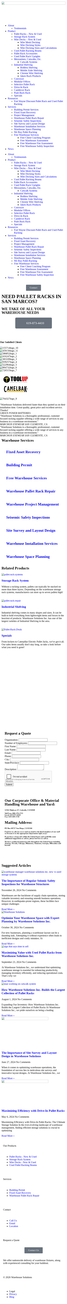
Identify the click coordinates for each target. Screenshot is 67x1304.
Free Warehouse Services (26, 135)
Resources (13, 98)
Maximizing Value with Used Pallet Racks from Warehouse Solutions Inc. (32, 954)
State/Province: (12, 762)
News (11, 149)
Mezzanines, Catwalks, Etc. (27, 59)
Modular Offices (22, 81)
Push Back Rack (22, 92)
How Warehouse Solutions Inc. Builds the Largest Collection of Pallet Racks (33, 991)
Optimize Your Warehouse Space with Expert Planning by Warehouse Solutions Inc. (30, 919)
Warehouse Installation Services (29, 126)
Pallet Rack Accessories (25, 53)
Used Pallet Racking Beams (27, 50)
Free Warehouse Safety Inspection (37, 146)
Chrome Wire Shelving (31, 73)
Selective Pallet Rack (24, 84)
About (11, 25)
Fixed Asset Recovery (25, 112)
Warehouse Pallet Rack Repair (29, 118)
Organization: (12, 739)
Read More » (8, 909)
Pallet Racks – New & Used (28, 34)
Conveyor (19, 78)
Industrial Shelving (23, 64)
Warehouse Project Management (32, 504)
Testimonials (20, 28)
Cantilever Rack (22, 90)
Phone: (8, 756)
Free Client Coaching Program (35, 137)
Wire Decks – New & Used (27, 39)
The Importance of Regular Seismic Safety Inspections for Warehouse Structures (28, 882)
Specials (18, 95)
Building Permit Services (26, 109)
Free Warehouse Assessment (34, 140)
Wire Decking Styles (30, 45)
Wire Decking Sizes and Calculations (38, 48)
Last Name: (11, 749)
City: (7, 759)
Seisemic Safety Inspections (27, 121)
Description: (11, 769)
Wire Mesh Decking (30, 42)
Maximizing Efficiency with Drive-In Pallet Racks (33, 1110)
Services (12, 106)
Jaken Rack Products (30, 76)
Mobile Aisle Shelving (31, 70)
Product (11, 31)
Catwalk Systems (28, 62)
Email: (8, 753)
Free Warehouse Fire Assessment (36, 143)
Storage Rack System (24, 36)
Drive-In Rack (21, 87)
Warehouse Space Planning (27, 129)
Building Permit (19, 465)
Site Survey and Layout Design (29, 123)
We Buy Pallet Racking (25, 132)
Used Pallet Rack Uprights (27, 56)
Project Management (24, 115)
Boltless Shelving (28, 67)
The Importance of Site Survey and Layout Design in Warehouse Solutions (29, 1054)
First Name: (11, 746)
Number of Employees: (16, 743)
